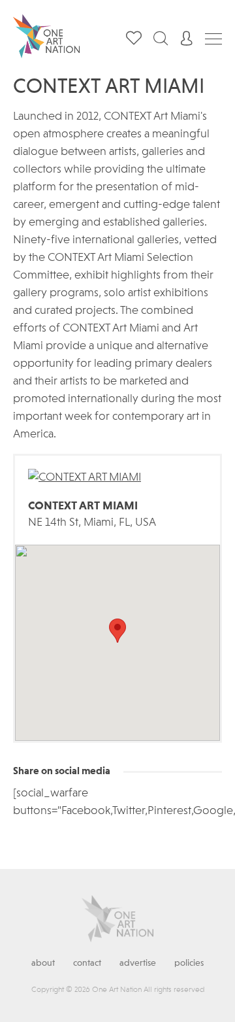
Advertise (137, 963)
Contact (87, 963)
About (43, 963)
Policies (189, 963)
